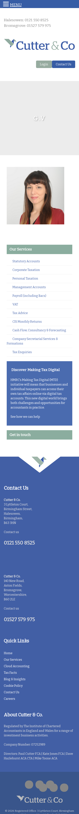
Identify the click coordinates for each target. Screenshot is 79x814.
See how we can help (25, 416)
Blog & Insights (15, 679)
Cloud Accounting (17, 666)
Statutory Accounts (26, 261)
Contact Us (63, 64)
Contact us (11, 532)
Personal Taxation (25, 278)
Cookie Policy (13, 686)
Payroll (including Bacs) (29, 296)
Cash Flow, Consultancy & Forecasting (39, 330)
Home (8, 653)
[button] (6, 4)
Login (44, 64)
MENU (16, 4)
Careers (9, 699)
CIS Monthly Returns (27, 321)
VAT (15, 304)
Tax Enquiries (22, 352)
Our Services (13, 659)
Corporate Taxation (26, 270)
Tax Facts (10, 673)
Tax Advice (20, 313)
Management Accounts (29, 287)
